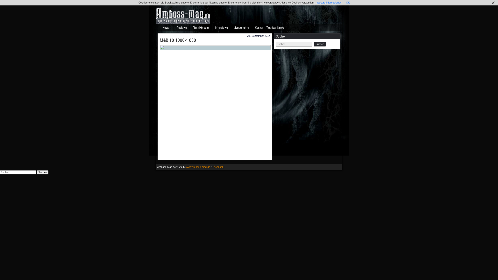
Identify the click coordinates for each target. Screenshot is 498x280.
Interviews (221, 28)
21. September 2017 (258, 35)
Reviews (182, 28)
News (165, 28)
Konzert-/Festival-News (269, 28)
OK (348, 2)
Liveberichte (241, 28)
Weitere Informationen (329, 2)
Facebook (218, 166)
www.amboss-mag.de (198, 166)
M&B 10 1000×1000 (178, 40)
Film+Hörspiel (201, 28)
